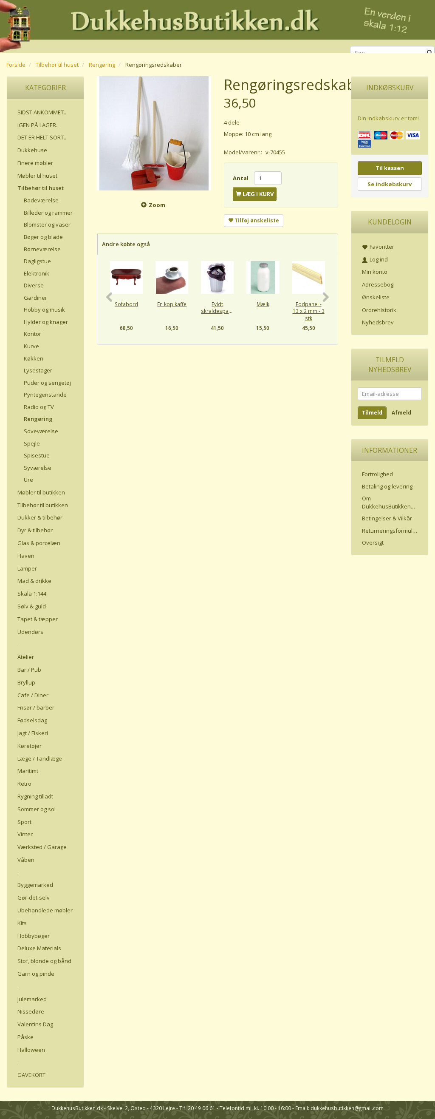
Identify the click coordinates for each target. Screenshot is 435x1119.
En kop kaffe (171, 304)
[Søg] (429, 53)
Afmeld (401, 412)
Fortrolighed (377, 474)
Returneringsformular (390, 530)
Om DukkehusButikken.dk (390, 502)
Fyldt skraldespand (217, 308)
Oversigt (373, 542)
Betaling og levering (387, 486)
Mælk (263, 304)
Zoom (157, 205)
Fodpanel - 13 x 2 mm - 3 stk (309, 311)
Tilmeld (372, 412)
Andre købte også (126, 244)
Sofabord (126, 304)
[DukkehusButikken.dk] (217, 25)
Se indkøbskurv (389, 184)
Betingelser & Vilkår (387, 518)
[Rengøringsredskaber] (154, 133)
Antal (241, 178)
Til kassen (390, 168)
